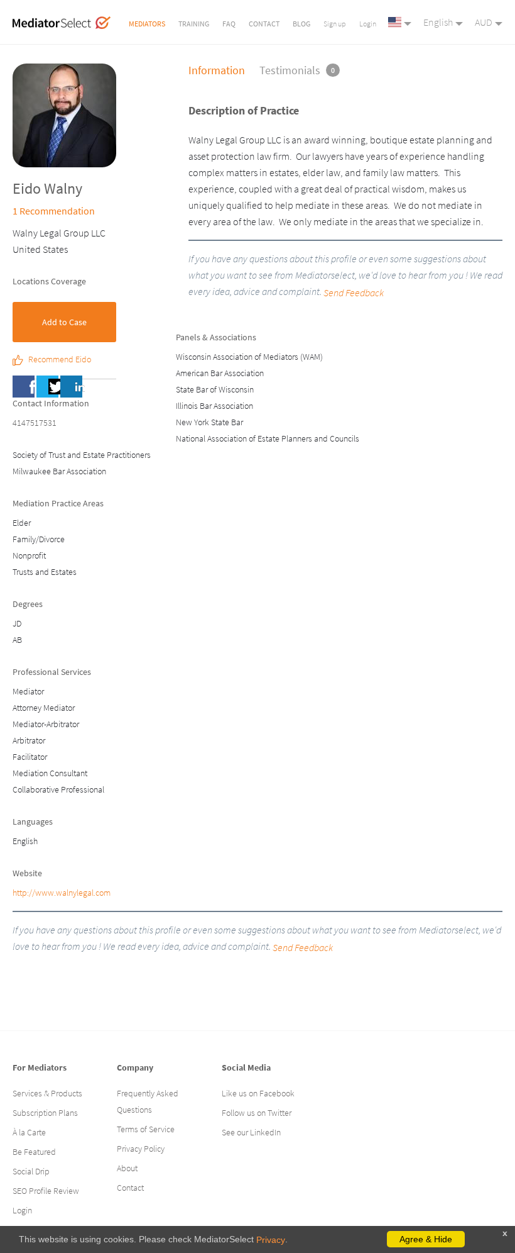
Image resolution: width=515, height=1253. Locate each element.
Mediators (147, 23)
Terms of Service (146, 1129)
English (438, 22)
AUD (483, 22)
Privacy (270, 1240)
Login (367, 23)
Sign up (334, 23)
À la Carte (29, 1132)
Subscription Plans (45, 1112)
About (127, 1168)
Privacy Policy (141, 1148)
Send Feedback (303, 947)
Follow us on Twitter (256, 1112)
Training (193, 23)
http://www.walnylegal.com (62, 892)
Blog (301, 23)
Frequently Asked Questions (147, 1101)
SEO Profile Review (46, 1190)
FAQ (229, 23)
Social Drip (31, 1171)
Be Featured (34, 1151)
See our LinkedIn (251, 1132)
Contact (264, 23)
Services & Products (47, 1093)
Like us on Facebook (258, 1093)
